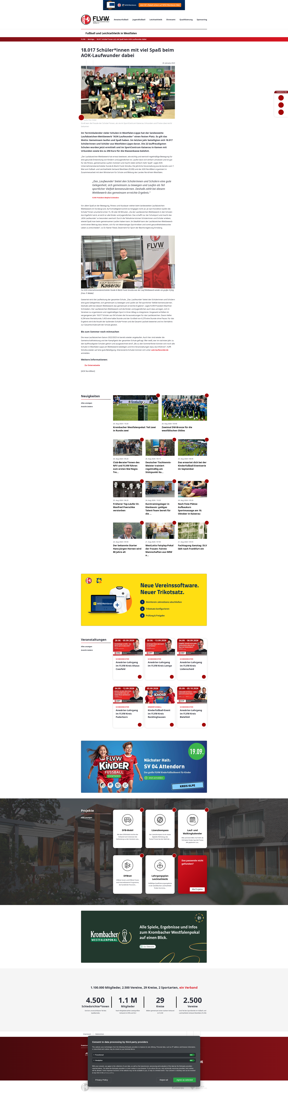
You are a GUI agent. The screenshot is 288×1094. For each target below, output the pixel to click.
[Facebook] (83, 63)
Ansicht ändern (87, 406)
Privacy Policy (101, 1080)
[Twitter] (89, 63)
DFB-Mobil (127, 830)
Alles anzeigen (86, 403)
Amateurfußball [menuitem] (121, 19)
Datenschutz (99, 1034)
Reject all (164, 1080)
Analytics (98, 1060)
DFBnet (128, 875)
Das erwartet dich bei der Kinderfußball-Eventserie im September (192, 465)
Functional (99, 1055)
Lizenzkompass (160, 830)
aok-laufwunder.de (159, 350)
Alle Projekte (197, 889)
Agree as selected (185, 1080)
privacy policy (109, 1073)
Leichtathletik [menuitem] (156, 19)
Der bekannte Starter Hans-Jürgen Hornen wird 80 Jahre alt (127, 548)
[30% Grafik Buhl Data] (144, 5)
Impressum (87, 1034)
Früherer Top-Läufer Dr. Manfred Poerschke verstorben (126, 507)
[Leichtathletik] (281, 105)
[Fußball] (281, 98)
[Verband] (281, 112)
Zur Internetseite (92, 365)
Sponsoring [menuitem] (202, 19)
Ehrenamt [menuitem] (170, 19)
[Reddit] (96, 63)
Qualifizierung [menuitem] (186, 19)
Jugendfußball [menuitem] (139, 19)
